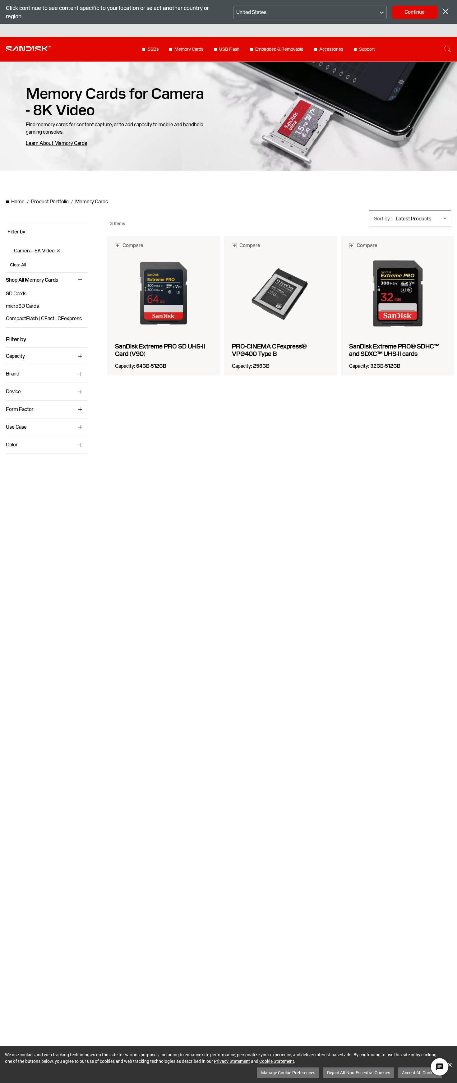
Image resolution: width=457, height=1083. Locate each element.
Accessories (331, 49)
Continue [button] (414, 12)
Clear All (18, 264)
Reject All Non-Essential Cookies (358, 1073)
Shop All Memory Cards (32, 280)
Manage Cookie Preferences (288, 1073)
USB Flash (229, 49)
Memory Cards (188, 49)
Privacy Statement (232, 1061)
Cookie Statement (276, 1061)
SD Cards (16, 293)
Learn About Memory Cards (56, 143)
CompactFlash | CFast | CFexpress (44, 318)
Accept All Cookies (420, 1073)
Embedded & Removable (279, 49)
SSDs (153, 49)
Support (367, 49)
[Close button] (445, 12)
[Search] (447, 49)
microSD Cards (22, 306)
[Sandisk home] (28, 48)
